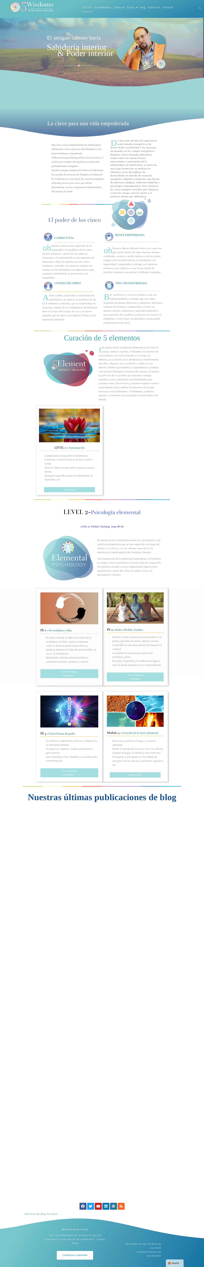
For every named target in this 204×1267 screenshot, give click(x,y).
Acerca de (154, 7)
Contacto (167, 7)
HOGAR (87, 7)
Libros (117, 7)
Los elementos (102, 7)
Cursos (131, 7)
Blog (142, 7)
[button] (200, 8)
